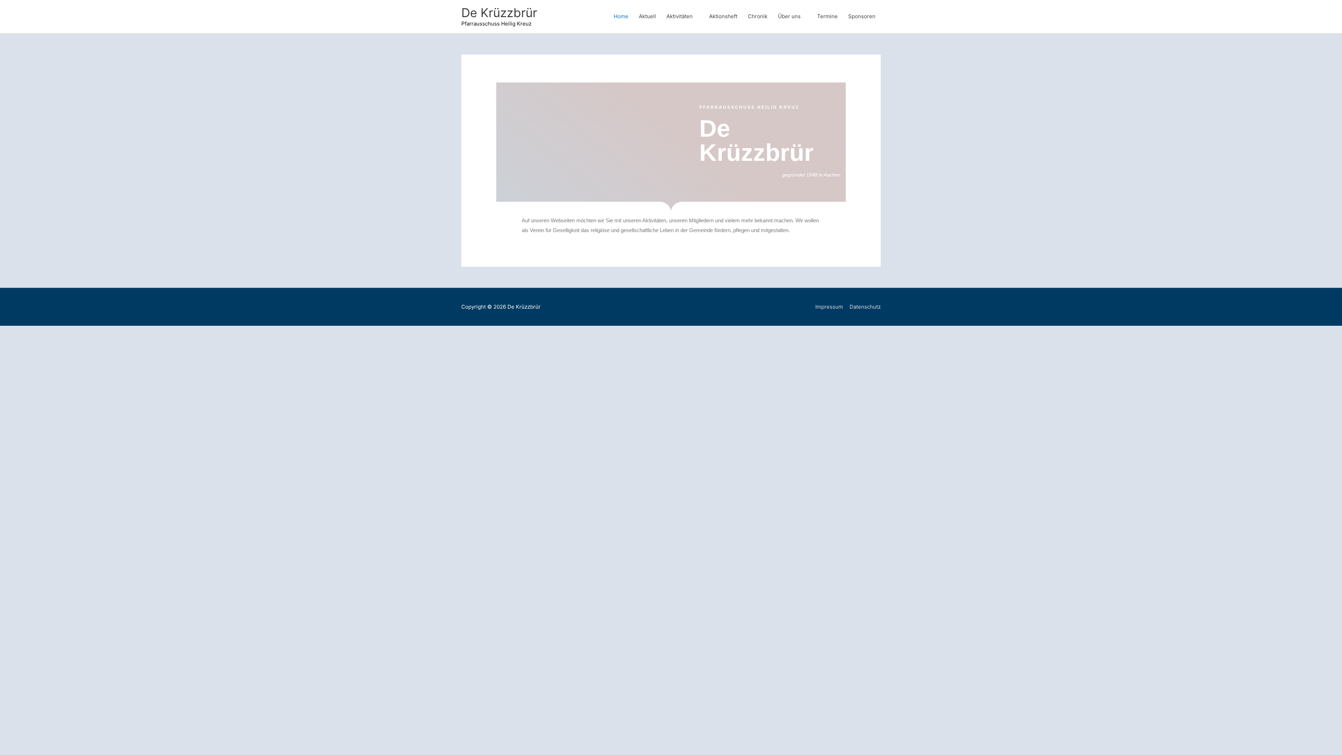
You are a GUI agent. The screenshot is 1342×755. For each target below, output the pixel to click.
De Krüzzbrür (499, 12)
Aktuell (647, 16)
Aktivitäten (679, 16)
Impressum (829, 306)
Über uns (789, 16)
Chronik (757, 16)
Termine (827, 16)
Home (621, 16)
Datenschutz (865, 306)
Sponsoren (861, 16)
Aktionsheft (723, 16)
